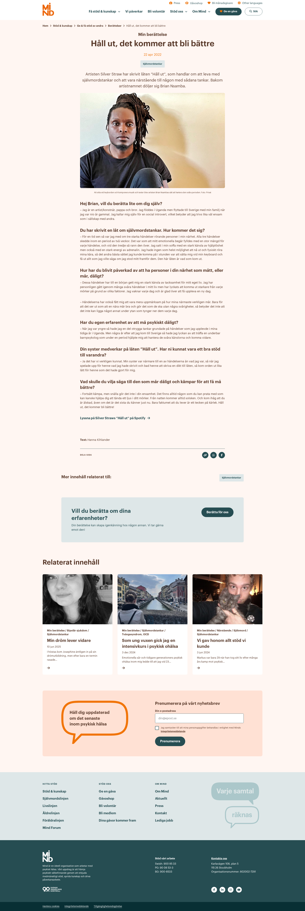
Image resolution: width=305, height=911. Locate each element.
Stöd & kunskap (54, 791)
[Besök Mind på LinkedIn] (222, 890)
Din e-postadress (165, 711)
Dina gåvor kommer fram (117, 820)
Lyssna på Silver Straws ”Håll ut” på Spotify (112, 418)
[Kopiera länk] (205, 455)
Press (159, 806)
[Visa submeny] (119, 11)
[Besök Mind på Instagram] (231, 890)
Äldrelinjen (51, 813)
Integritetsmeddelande (76, 906)
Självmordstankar (231, 478)
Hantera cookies (51, 906)
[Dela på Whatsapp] (213, 455)
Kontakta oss (219, 858)
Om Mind (162, 791)
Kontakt (161, 813)
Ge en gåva (107, 791)
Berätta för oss (217, 512)
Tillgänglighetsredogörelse (108, 906)
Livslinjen (50, 806)
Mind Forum (52, 828)
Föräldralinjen (53, 820)
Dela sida (86, 455)
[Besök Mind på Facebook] (214, 890)
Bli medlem (107, 813)
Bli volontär (107, 806)
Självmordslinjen (55, 798)
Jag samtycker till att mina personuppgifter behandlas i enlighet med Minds (201, 729)
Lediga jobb (164, 820)
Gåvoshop (106, 798)
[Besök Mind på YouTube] (239, 890)
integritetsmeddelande (173, 731)
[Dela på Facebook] (222, 455)
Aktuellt (161, 798)
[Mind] (48, 9)
